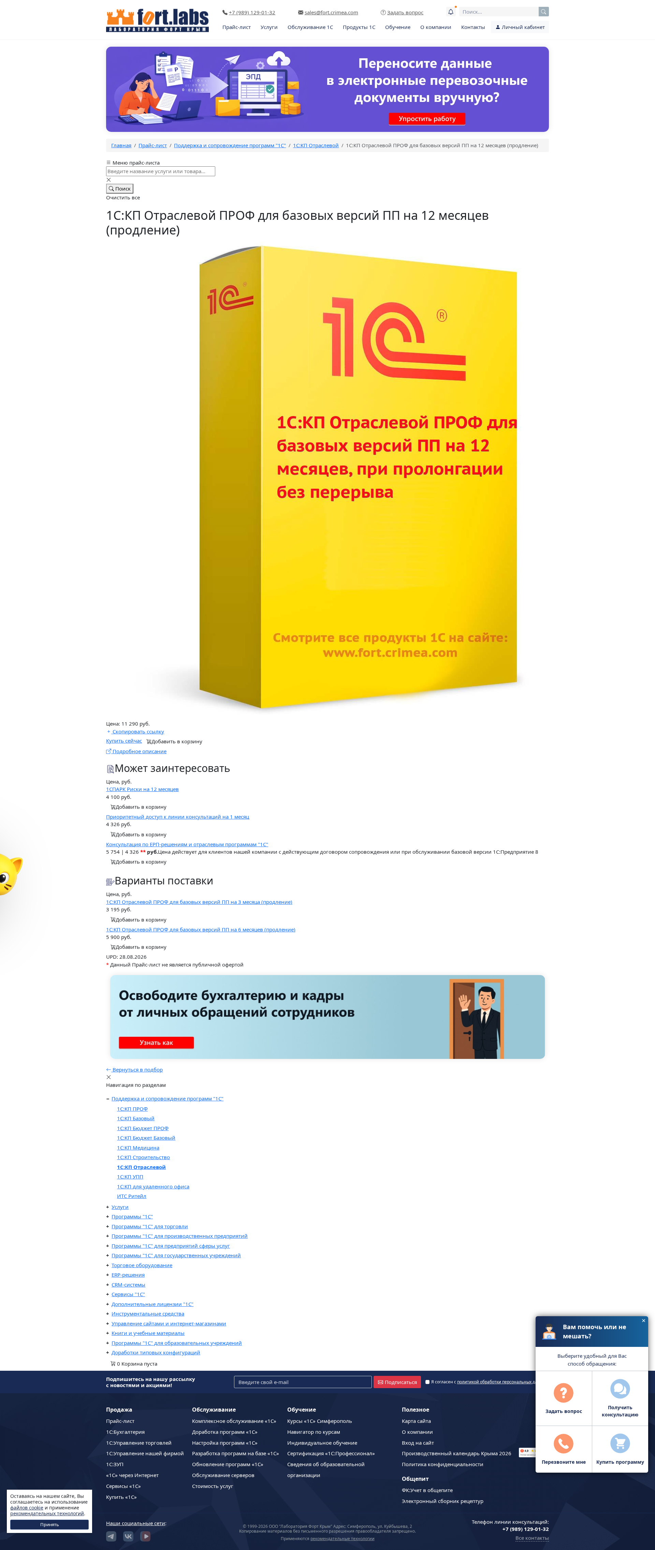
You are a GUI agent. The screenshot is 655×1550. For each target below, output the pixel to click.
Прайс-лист (236, 27)
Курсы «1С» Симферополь (319, 1420)
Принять (49, 1524)
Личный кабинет (522, 27)
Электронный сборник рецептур (442, 1501)
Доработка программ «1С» (225, 1431)
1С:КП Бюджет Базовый (146, 1137)
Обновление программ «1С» (227, 1464)
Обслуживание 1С (310, 27)
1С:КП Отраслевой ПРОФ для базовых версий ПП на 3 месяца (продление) (199, 901)
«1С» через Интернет (132, 1475)
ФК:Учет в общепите (427, 1490)
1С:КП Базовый (136, 1118)
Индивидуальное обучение (322, 1442)
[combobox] (504, 11)
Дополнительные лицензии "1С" (152, 1304)
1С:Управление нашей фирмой (145, 1453)
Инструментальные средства (148, 1313)
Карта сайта (416, 1420)
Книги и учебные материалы (148, 1332)
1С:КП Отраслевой (141, 1167)
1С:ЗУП (114, 1464)
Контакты (473, 27)
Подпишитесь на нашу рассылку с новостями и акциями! (150, 1382)
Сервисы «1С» (123, 1486)
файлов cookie (26, 1507)
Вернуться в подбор (137, 1069)
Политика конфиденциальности (442, 1464)
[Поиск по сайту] (544, 11)
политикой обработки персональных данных (502, 1382)
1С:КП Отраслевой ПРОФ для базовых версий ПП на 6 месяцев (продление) (200, 929)
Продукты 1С (359, 27)
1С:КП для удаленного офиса (153, 1186)
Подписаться (401, 1382)
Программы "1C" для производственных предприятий (180, 1235)
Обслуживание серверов (223, 1475)
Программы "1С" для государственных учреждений (176, 1255)
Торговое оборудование (142, 1265)
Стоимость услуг (212, 1486)
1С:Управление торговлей (139, 1442)
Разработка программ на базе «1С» (235, 1453)
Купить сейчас (124, 740)
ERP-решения (128, 1274)
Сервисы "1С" (128, 1294)
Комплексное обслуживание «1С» (234, 1420)
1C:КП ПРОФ (132, 1108)
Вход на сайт (418, 1442)
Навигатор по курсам (313, 1431)
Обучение (397, 27)
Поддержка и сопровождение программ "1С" (167, 1098)
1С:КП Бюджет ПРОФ (143, 1128)
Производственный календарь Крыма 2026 (456, 1453)
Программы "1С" (132, 1216)
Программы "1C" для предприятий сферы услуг (171, 1245)
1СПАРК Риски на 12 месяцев (142, 789)
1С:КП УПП (130, 1176)
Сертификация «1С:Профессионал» (331, 1453)
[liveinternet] (534, 1423)
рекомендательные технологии (342, 1538)
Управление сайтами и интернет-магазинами (169, 1323)
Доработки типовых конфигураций (156, 1352)
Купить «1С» (121, 1496)
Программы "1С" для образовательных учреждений (177, 1342)
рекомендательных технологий (47, 1513)
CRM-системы (128, 1284)
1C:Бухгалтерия (125, 1431)
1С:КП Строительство (143, 1157)
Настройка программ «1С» (225, 1442)
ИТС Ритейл (131, 1195)
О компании (435, 27)
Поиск (122, 188)
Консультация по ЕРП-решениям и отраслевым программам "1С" (187, 844)
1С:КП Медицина (138, 1147)
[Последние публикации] (451, 11)
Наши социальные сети (135, 1523)
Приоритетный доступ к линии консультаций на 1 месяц (177, 816)
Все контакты (532, 1537)
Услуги (269, 27)
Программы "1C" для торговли (150, 1226)
